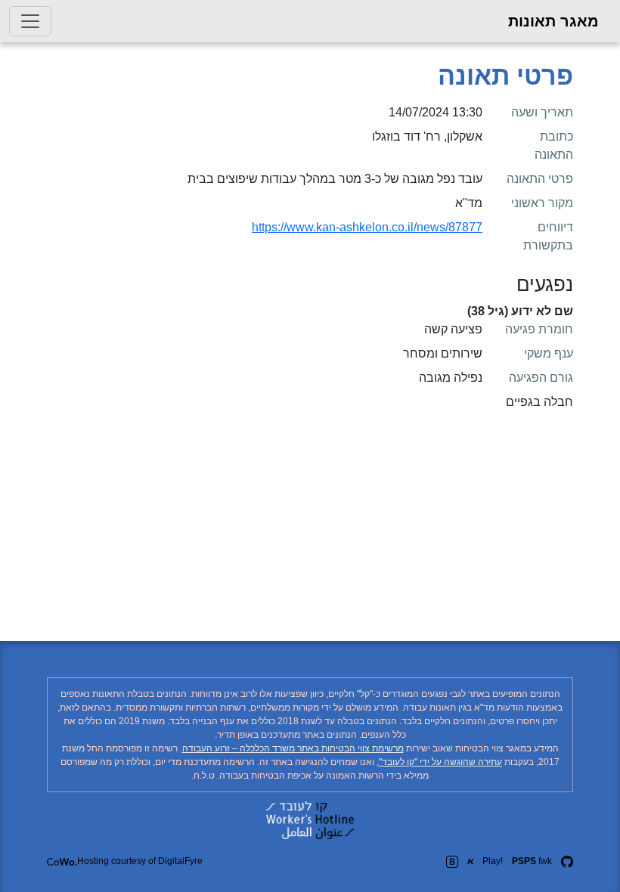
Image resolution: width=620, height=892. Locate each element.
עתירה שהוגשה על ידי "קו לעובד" (440, 762)
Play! (492, 861)
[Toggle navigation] (30, 21)
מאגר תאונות (553, 21)
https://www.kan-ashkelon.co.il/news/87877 (367, 227)
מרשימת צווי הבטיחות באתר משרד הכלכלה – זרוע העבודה (293, 748)
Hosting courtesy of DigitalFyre (140, 861)
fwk (532, 861)
